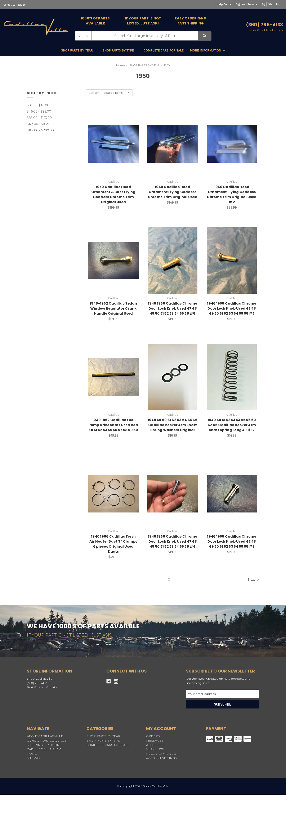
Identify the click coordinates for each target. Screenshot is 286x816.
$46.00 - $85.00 (39, 111)
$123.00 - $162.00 (40, 124)
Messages (154, 740)
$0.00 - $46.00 (38, 105)
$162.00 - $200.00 (40, 130)
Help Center (225, 4)
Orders (153, 736)
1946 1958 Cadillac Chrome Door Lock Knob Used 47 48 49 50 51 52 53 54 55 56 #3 (231, 541)
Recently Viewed (161, 754)
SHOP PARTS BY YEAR (77, 50)
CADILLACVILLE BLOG (44, 749)
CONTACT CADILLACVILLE (47, 740)
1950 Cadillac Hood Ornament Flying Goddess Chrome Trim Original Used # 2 (231, 194)
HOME (32, 754)
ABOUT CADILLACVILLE (45, 736)
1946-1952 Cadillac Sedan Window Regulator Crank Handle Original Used (113, 308)
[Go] (204, 36)
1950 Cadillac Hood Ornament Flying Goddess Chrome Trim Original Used (172, 191)
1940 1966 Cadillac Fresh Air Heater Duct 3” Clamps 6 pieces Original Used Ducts (113, 544)
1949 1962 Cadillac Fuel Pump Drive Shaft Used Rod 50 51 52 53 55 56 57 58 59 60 (113, 425)
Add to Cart (116, 150)
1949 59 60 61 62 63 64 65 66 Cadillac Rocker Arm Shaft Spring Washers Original (172, 425)
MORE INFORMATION (206, 50)
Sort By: (94, 92)
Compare (124, 139)
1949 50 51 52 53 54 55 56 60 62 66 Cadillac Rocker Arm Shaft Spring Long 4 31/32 (232, 425)
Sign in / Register (247, 4)
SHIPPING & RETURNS (44, 745)
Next (252, 580)
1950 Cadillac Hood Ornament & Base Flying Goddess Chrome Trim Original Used (113, 194)
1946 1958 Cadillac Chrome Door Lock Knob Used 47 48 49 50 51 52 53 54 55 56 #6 (172, 308)
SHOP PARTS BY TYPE (119, 50)
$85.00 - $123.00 (39, 118)
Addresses (155, 745)
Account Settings (161, 758)
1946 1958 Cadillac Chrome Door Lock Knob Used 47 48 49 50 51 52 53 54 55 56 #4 (172, 541)
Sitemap (34, 758)
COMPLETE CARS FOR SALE (164, 50)
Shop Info (274, 4)
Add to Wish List (103, 139)
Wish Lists (155, 749)
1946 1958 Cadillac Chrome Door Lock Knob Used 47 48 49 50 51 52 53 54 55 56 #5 (231, 308)
